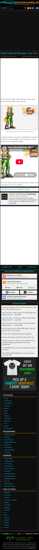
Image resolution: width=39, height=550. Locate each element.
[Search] (25, 8)
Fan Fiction (7, 505)
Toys (5, 423)
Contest (6, 497)
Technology (7, 418)
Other (6, 413)
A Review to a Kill (9, 435)
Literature (7, 406)
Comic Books (8, 403)
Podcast (6, 517)
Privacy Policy (31, 548)
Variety (6, 426)
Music (6, 411)
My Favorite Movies (10, 476)
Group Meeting (8, 440)
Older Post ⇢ (32, 267)
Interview (7, 507)
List (5, 512)
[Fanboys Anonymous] (19, 3)
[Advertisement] (19, 29)
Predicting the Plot (9, 478)
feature (13, 189)
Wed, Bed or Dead (9, 486)
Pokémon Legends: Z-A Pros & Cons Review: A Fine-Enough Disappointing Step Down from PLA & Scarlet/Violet (18, 342)
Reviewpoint (8, 447)
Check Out (7, 495)
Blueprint (7, 492)
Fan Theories (8, 464)
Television (7, 421)
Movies (6, 408)
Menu (5, 8)
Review (6, 522)
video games (26, 189)
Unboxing (7, 452)
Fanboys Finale (8, 461)
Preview (6, 520)
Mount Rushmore (9, 473)
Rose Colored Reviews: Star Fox (19, 53)
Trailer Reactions (9, 450)
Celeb (6, 398)
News (6, 515)
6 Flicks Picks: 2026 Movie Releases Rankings (17, 334)
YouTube (14, 185)
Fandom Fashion (9, 469)
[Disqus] (19, 236)
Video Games (8, 428)
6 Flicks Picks (8, 459)
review (19, 189)
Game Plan (7, 471)
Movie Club (7, 445)
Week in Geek (8, 483)
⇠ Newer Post (6, 267)
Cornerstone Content (10, 500)
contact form (12, 203)
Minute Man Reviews (10, 442)
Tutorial (6, 525)
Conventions (8, 401)
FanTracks (7, 437)
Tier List (6, 481)
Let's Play (7, 510)
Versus (6, 527)
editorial (7, 189)
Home (20, 267)
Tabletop (6, 416)
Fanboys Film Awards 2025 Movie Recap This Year (18, 337)
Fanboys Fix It (8, 466)
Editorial (6, 502)
